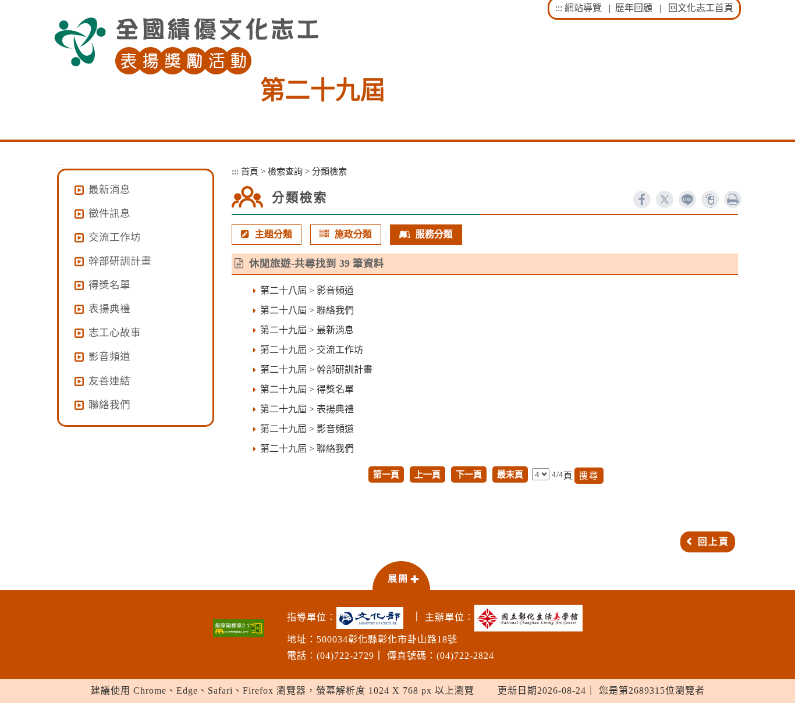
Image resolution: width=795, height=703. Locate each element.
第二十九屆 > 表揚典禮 (307, 409)
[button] (401, 575)
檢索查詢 (285, 171)
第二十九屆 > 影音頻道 (307, 429)
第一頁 (386, 474)
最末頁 (510, 474)
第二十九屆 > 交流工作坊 (311, 350)
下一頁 (469, 474)
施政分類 (353, 234)
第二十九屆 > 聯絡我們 (307, 449)
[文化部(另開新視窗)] (372, 618)
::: (558, 8)
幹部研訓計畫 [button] (119, 261)
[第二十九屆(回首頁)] (186, 46)
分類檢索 (329, 171)
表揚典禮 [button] (109, 309)
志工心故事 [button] (114, 332)
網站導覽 (583, 8)
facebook (642, 199)
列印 (732, 199)
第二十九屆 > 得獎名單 (307, 389)
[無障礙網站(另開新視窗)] (238, 628)
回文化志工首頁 (700, 8)
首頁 (249, 171)
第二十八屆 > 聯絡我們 (307, 310)
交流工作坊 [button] (114, 237)
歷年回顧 (633, 8)
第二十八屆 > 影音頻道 (307, 290)
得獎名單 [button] (109, 285)
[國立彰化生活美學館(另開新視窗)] (531, 618)
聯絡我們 (109, 405)
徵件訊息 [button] (109, 213)
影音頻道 (109, 356)
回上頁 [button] (713, 542)
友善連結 (109, 381)
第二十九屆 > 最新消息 (307, 330)
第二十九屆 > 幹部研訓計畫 (316, 369)
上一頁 (427, 474)
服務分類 (434, 234)
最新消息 (109, 189)
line (687, 199)
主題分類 (273, 234)
